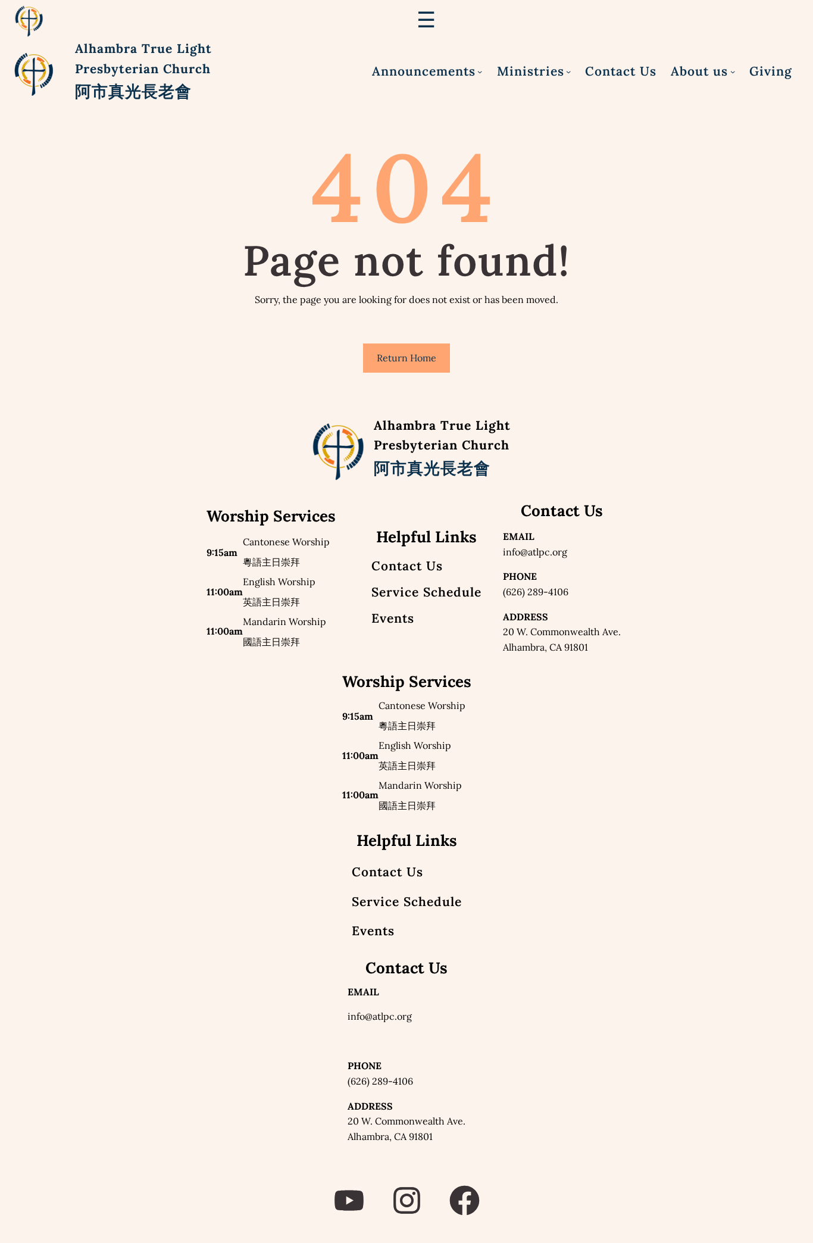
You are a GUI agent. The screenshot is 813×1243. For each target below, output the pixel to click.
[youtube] (349, 1200)
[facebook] (464, 1200)
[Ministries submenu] (568, 71)
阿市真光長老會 (133, 91)
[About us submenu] (732, 71)
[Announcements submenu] (479, 71)
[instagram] (407, 1200)
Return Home (406, 358)
